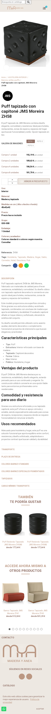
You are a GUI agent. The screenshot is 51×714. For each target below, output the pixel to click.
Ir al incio (43, 81)
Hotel (13, 260)
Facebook (15, 265)
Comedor (6, 260)
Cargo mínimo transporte (15, 486)
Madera (30, 257)
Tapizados (6, 478)
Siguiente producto (47, 81)
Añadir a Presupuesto (35, 181)
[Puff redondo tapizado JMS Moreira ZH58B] (13, 523)
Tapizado (22, 257)
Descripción (7, 278)
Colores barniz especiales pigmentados (22, 471)
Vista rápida (18, 514)
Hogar (37, 257)
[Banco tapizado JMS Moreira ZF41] (13, 592)
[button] (9, 629)
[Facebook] (29, 676)
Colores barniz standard (15, 464)
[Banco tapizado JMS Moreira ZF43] (38, 592)
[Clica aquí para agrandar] (6, 67)
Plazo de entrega (10, 457)
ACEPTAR (40, 709)
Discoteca (21, 260)
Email (21, 265)
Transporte (8, 449)
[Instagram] (22, 676)
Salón (44, 257)
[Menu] (2, 8)
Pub (28, 260)
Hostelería (11, 257)
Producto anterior (40, 81)
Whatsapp (26, 265)
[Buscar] (48, 8)
